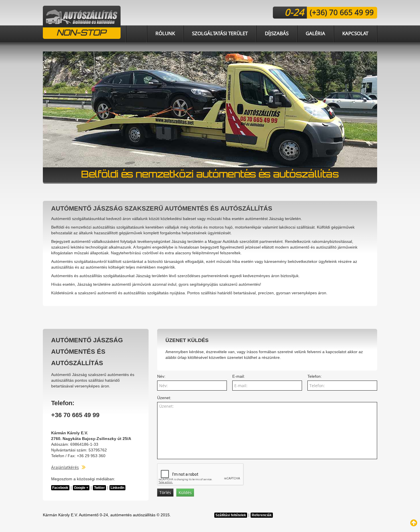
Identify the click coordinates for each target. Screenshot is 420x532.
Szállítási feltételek (230, 515)
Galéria (315, 33)
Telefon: (314, 376)
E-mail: (238, 376)
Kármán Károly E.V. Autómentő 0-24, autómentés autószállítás (99, 515)
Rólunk (165, 33)
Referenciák (262, 515)
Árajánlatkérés (65, 467)
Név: (161, 376)
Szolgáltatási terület (220, 33)
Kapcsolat (355, 33)
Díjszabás (277, 33)
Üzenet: (164, 397)
